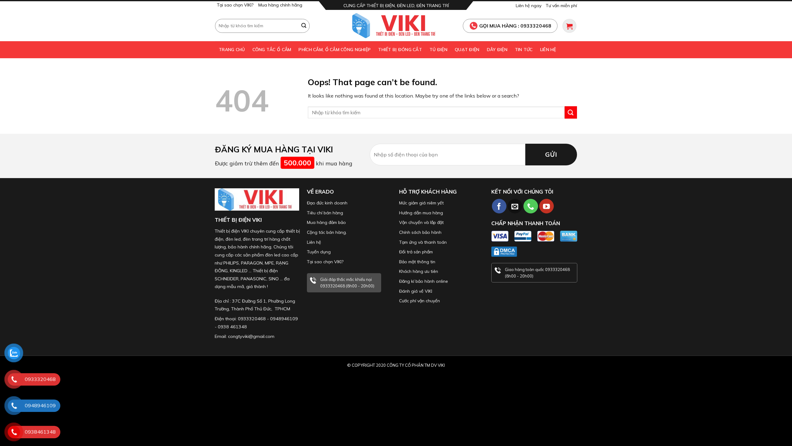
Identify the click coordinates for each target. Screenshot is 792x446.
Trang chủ (232, 49)
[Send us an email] (515, 206)
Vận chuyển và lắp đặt (421, 222)
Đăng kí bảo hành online (423, 281)
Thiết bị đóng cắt (400, 49)
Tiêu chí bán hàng (325, 213)
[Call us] (530, 206)
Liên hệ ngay (528, 5)
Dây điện (497, 49)
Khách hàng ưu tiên (418, 271)
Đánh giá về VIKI (415, 291)
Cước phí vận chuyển (419, 301)
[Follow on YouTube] (546, 206)
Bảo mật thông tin (417, 262)
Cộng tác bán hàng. (327, 232)
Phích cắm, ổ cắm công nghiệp (335, 49)
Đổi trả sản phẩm (416, 252)
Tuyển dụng (319, 252)
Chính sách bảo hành (420, 232)
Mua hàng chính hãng (280, 5)
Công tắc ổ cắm (271, 49)
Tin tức (524, 49)
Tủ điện (438, 49)
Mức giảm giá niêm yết (421, 203)
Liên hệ (548, 49)
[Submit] (304, 25)
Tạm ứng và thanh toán (423, 242)
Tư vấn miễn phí (561, 5)
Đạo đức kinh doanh (327, 203)
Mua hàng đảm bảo (326, 222)
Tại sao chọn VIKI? (235, 5)
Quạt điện (467, 49)
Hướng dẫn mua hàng (421, 213)
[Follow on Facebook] (499, 206)
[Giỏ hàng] (569, 26)
